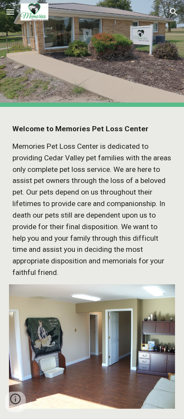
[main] (92, 200)
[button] (10, 12)
